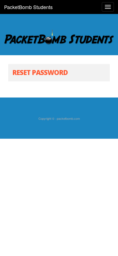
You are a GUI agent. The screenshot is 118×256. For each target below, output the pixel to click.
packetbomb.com (68, 118)
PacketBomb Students (28, 6)
